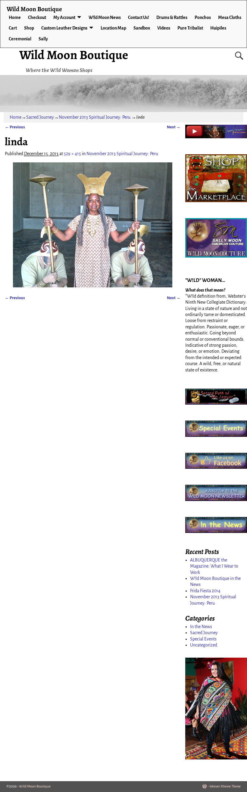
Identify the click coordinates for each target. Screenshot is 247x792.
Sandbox (141, 28)
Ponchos (203, 17)
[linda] (92, 224)
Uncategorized (203, 645)
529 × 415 (72, 153)
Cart (13, 28)
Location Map (113, 28)
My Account (64, 17)
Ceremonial (20, 38)
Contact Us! (138, 17)
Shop (29, 28)
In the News (201, 626)
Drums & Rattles (171, 17)
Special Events (203, 639)
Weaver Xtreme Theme (225, 786)
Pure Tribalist (190, 28)
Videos (163, 28)
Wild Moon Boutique (73, 54)
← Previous (15, 127)
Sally (43, 38)
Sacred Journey (40, 117)
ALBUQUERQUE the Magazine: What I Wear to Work (214, 566)
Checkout (37, 17)
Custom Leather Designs (64, 28)
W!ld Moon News (105, 17)
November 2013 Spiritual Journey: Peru (94, 117)
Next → (173, 127)
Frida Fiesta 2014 (205, 590)
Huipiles (218, 28)
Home (15, 17)
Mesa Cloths (229, 17)
